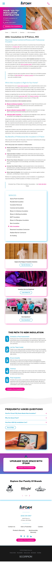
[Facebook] (24, 536)
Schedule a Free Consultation (13, 26)
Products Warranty (19, 530)
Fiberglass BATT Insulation (14, 114)
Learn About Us (26, 292)
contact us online (28, 75)
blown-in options (34, 96)
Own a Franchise (26, 527)
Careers (40, 527)
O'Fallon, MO (16, 46)
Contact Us (11, 527)
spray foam (21, 96)
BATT (26, 96)
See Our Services (25, 265)
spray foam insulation (23, 86)
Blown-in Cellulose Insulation (15, 104)
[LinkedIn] (31, 536)
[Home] (26, 3)
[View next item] (29, 495)
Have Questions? (25, 320)
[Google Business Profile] (21, 536)
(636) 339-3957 (10, 23)
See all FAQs (10, 427)
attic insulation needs (26, 64)
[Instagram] (27, 536)
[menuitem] (26, 198)
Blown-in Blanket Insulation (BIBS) (16, 110)
